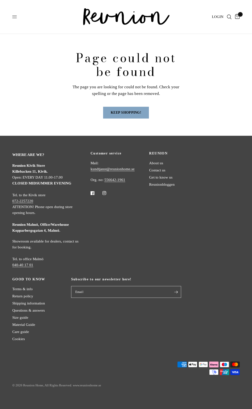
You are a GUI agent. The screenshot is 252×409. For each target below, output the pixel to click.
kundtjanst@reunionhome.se (113, 169)
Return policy (22, 296)
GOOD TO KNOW (28, 279)
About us (156, 163)
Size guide (20, 317)
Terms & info (22, 289)
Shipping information (28, 303)
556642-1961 (114, 180)
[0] (236, 17)
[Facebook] (96, 193)
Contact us (157, 170)
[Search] (229, 17)
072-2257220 (22, 201)
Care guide (20, 332)
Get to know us (161, 177)
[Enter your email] (176, 292)
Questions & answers (28, 310)
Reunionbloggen (162, 184)
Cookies (18, 339)
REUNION (158, 153)
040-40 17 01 (22, 265)
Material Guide (23, 325)
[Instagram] (107, 193)
